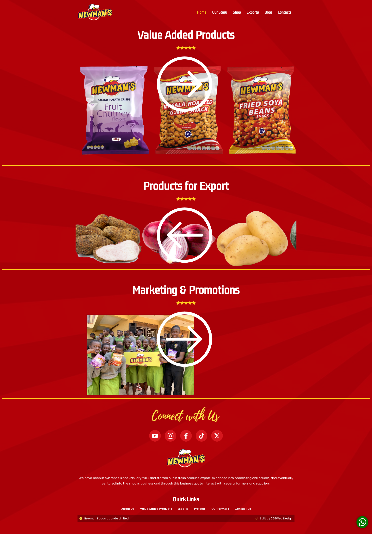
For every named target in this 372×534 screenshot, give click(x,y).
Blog (268, 12)
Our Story (219, 12)
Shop (237, 12)
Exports (253, 12)
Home (201, 12)
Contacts (285, 12)
